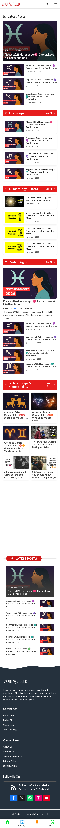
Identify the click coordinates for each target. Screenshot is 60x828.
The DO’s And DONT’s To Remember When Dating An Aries (44, 444)
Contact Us (8, 751)
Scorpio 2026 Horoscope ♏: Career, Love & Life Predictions (41, 365)
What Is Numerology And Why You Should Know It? (39, 199)
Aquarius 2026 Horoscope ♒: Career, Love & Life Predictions (41, 66)
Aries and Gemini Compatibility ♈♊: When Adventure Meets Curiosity (15, 446)
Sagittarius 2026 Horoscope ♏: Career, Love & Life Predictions (40, 96)
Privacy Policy (9, 761)
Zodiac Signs (9, 720)
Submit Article (10, 765)
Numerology (9, 724)
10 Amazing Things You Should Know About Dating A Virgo (44, 474)
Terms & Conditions (12, 756)
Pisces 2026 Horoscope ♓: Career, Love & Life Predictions (39, 124)
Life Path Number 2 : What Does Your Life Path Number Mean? (40, 231)
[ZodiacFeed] (11, 4)
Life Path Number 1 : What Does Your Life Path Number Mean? (40, 215)
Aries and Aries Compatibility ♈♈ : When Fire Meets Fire (16, 415)
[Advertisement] (30, 521)
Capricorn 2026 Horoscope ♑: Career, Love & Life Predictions (41, 81)
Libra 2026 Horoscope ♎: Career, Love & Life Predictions (21, 650)
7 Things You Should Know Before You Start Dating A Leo (15, 474)
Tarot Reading (10, 729)
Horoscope (8, 715)
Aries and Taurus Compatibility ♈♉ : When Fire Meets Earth (43, 416)
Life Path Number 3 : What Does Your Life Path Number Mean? (40, 246)
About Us (7, 746)
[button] (47, 4)
